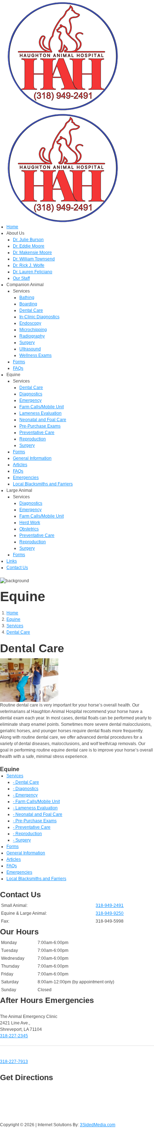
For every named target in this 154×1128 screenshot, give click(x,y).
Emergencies (26, 477)
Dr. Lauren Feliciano (32, 271)
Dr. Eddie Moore (28, 246)
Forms (19, 361)
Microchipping (33, 329)
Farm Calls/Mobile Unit (41, 406)
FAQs (18, 368)
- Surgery (22, 840)
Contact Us (17, 567)
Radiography (32, 336)
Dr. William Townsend (34, 258)
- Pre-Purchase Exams (35, 820)
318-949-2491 (110, 905)
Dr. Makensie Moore (32, 252)
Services (14, 625)
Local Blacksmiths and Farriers (43, 483)
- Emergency (25, 795)
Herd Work (29, 522)
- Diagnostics (25, 788)
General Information (32, 458)
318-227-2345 (14, 1035)
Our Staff (21, 278)
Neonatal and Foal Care (42, 419)
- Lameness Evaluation (35, 807)
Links (11, 561)
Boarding (28, 303)
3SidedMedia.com (97, 1124)
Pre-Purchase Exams (40, 426)
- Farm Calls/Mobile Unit (36, 801)
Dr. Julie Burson (28, 239)
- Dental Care (26, 782)
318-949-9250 (110, 913)
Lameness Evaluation (40, 413)
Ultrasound (30, 348)
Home (12, 226)
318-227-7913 (14, 1061)
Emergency (30, 400)
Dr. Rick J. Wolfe (28, 265)
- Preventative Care (31, 827)
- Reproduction (27, 833)
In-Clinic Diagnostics (39, 316)
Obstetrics (29, 528)
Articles (20, 464)
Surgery (27, 342)
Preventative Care (36, 432)
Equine (13, 619)
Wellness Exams (35, 355)
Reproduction (32, 438)
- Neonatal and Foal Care (37, 814)
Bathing (26, 297)
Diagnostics (30, 393)
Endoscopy (30, 323)
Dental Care (31, 310)
